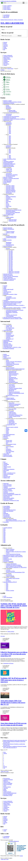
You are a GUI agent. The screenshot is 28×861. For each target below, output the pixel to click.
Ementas (10, 417)
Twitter (4, 821)
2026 (4, 542)
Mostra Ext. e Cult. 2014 (14, 271)
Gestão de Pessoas (10, 365)
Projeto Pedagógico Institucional (13, 212)
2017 (7, 442)
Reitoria (5, 356)
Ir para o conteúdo (7, 5)
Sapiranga (5, 475)
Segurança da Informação (14, 391)
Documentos (8, 108)
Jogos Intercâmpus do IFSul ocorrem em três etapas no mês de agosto (13, 724)
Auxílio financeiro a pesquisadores (10, 276)
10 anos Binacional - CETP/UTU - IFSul (12, 347)
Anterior (5, 753)
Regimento (8, 146)
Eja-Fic (7, 203)
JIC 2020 (11, 257)
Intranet (5, 817)
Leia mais (3, 636)
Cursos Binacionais (7, 180)
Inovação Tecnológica (8, 794)
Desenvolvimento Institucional (9, 793)
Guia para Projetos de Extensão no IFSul (12, 317)
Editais (4, 160)
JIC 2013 (11, 265)
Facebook (5, 819)
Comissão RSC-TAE (10, 424)
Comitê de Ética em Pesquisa (9, 278)
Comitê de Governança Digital (15, 388)
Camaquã (5, 463)
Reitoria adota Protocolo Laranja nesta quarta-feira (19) (15, 740)
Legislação (8, 449)
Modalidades (8, 242)
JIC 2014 (11, 264)
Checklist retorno (9, 336)
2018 (10, 133)
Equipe (7, 105)
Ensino (7, 360)
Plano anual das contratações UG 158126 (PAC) (16, 567)
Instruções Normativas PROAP (10, 582)
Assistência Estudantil (8, 779)
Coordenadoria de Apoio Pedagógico (11, 116)
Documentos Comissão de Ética (15, 415)
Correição (5, 60)
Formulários (8, 243)
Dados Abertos (6, 57)
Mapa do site (6, 17)
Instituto (5, 354)
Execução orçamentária (8, 561)
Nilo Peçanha (9, 193)
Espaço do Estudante (7, 783)
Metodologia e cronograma (12, 312)
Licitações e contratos (8, 490)
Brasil (4, 2)
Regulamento (9, 123)
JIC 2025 (11, 250)
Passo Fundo (6, 470)
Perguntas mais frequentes (11, 314)
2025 (10, 152)
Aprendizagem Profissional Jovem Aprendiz (12, 301)
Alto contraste (6, 16)
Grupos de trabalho (10, 575)
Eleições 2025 (9, 440)
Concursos (5, 788)
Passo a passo (12, 422)
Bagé (4, 462)
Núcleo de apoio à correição (12, 427)
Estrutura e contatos (7, 100)
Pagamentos (5, 557)
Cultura (4, 287)
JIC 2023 (11, 253)
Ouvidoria (5, 62)
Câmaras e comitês (10, 232)
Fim (4, 768)
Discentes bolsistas (10, 244)
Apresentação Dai (12, 371)
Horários (10, 394)
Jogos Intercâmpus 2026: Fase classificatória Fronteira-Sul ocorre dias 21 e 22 (13, 702)
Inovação (5, 233)
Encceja (5, 183)
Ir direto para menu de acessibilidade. (8, 1)
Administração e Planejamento (12, 364)
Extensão (5, 285)
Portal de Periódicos (7, 246)
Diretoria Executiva (10, 367)
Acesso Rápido (6, 506)
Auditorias (5, 487)
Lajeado (5, 468)
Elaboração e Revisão (10, 191)
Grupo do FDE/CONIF (8, 214)
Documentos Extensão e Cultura (10, 294)
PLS (7, 447)
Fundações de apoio (7, 455)
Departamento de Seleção (8, 103)
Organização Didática (10, 211)
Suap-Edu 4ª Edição (10, 189)
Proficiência (8, 334)
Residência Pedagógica (11, 196)
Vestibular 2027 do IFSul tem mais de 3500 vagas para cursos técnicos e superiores (14, 680)
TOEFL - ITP (9, 169)
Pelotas (4, 471)
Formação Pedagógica (10, 190)
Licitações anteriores (7, 527)
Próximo (5, 766)
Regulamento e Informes (11, 519)
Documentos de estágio (11, 297)
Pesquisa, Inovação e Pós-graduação (14, 361)
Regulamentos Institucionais (9, 163)
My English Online (10, 327)
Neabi (7, 430)
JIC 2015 (11, 263)
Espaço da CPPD (12, 408)
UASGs (7, 552)
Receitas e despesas (7, 489)
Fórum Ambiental (10, 446)
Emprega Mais (9, 199)
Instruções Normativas (8, 275)
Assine (4, 830)
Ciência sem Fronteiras (13, 373)
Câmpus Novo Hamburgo (8, 469)
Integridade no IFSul (7, 795)
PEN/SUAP (11, 390)
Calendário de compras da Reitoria (13, 565)
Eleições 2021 (9, 441)
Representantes (9, 332)
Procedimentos (6, 515)
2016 (4, 530)
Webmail (5, 816)
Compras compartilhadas (11, 563)
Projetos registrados (7, 240)
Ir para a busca (6, 8)
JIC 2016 (11, 261)
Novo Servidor (6, 514)
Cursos (4, 785)
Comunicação (6, 61)
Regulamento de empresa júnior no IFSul (12, 302)
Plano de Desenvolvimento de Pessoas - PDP (15, 520)
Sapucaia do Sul (6, 476)
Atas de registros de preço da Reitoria (14, 566)
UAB (7, 207)
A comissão (11, 411)
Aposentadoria (6, 508)
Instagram (5, 820)
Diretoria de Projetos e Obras (12, 395)
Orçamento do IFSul (10, 571)
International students (7, 344)
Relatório (8, 299)
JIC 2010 (11, 269)
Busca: (3, 35)
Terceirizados (6, 560)
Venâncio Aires (6, 477)
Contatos (5, 65)
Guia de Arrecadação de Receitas (13, 554)
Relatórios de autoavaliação (14, 404)
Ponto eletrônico (6, 507)
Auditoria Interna (7, 59)
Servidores (5, 492)
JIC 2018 (11, 259)
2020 (10, 131)
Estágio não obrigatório (8, 511)
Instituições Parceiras (7, 341)
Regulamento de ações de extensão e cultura (12, 318)
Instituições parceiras (13, 378)
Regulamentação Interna (11, 236)
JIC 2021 (11, 255)
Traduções (8, 337)
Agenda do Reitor (7, 357)
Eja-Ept (7, 205)
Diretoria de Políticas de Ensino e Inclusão (12, 101)
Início (4, 752)
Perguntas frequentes (7, 227)
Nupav (7, 433)
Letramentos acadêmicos (8, 280)
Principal (8, 248)
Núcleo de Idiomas (13, 374)
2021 (10, 129)
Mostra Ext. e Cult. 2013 (14, 272)
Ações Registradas (7, 291)
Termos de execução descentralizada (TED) (15, 572)
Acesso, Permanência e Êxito (9, 159)
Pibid (7, 195)
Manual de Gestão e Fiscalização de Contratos (16, 551)
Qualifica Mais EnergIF (8, 289)
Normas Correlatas (10, 590)
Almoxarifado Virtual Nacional (12, 578)
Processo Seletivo (7, 786)
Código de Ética (12, 412)
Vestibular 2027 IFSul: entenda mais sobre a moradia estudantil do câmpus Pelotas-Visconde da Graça (14, 605)
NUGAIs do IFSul (10, 451)
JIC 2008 (11, 270)
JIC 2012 (11, 266)
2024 (10, 126)
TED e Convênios (10, 550)
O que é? (5, 829)
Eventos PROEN (7, 182)
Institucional (5, 483)
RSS (4, 823)
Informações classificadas (8, 493)
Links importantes (12, 413)
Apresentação (9, 114)
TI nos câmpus (12, 385)
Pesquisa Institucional (8, 162)
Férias (4, 512)
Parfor (7, 200)
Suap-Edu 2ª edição (10, 186)
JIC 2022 (11, 254)
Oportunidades (6, 340)
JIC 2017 (11, 260)
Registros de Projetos (10, 176)
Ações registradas (10, 316)
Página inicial (10, 68)
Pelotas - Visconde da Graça (9, 472)
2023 (10, 127)
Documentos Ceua (13, 423)
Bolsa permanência (13, 111)
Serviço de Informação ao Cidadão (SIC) (12, 494)
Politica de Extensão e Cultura (9, 304)
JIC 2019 (11, 258)
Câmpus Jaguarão (7, 466)
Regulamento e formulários (12, 174)
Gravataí (5, 465)
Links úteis (8, 452)
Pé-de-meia (8, 201)
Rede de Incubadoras (7, 456)
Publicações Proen (13, 219)
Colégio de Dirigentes (10, 399)
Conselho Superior (10, 398)
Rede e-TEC (8, 206)
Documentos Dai (12, 377)
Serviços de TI (12, 387)
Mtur (7, 202)
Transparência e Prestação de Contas (11, 500)
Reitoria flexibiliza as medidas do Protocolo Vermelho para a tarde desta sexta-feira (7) (14, 747)
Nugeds (7, 429)
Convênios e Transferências (9, 488)
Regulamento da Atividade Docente (13, 210)
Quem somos (11, 402)
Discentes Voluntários (8, 277)
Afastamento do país (7, 346)
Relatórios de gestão (7, 558)
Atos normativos (6, 435)
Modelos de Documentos (8, 166)
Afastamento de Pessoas (8, 663)
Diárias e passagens (10, 549)
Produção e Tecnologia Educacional (11, 178)
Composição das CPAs (14, 405)
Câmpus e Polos (6, 782)
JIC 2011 (11, 267)
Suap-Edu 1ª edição (10, 185)
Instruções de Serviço (7, 274)
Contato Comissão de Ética (14, 416)
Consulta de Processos (8, 56)
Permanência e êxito (10, 213)
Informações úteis (7, 343)
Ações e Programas (7, 484)
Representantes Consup (11, 444)
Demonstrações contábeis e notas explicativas (13, 556)
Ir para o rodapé (7, 9)
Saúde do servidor (7, 517)
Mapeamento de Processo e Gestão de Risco (12, 555)
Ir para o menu (6, 6)
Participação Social (7, 485)
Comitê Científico (10, 217)
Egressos (5, 290)
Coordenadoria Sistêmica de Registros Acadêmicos (14, 118)
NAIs (10, 376)
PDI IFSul (5, 436)
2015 (4, 528)
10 (3, 765)
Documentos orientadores (11, 311)
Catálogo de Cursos (7, 179)
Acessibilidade (6, 15)
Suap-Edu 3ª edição (10, 188)
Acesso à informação (7, 55)
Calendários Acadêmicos (8, 161)
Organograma (6, 355)
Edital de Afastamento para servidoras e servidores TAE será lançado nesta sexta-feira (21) (14, 654)
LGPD (4, 596)
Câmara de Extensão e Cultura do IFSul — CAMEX (14, 307)
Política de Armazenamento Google (16, 393)
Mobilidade (5, 342)
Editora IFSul (6, 453)
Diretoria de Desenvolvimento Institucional (15, 368)
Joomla (21, 855)
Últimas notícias (10, 631)
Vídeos (7, 313)
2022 (10, 128)
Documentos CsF (9, 338)
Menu (3, 69)
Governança (5, 438)
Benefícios (8, 106)
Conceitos (8, 569)
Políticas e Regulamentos (8, 229)
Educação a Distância (8, 177)
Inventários (8, 580)
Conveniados (9, 296)
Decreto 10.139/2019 (7, 499)
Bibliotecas (5, 780)
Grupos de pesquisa (10, 231)
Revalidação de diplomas (8, 348)
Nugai (7, 428)
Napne (7, 432)
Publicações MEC (12, 220)
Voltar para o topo (4, 771)
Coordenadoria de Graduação (9, 117)
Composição (8, 122)
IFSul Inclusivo (6, 778)
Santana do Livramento (8, 474)
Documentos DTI (12, 389)
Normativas (5, 300)
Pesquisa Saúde (12, 110)
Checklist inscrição (10, 335)
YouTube (5, 822)
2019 (10, 132)
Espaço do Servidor (7, 784)
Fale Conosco (6, 63)
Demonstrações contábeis (8, 498)
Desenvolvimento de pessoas (9, 509)
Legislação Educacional (8, 165)
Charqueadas (6, 464)
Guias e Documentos (7, 597)
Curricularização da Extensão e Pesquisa (14, 310)
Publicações (5, 293)
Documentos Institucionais (9, 434)
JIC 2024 (11, 252)
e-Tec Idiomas (9, 171)
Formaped (8, 197)
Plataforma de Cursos (7, 120)
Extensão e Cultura (10, 362)
